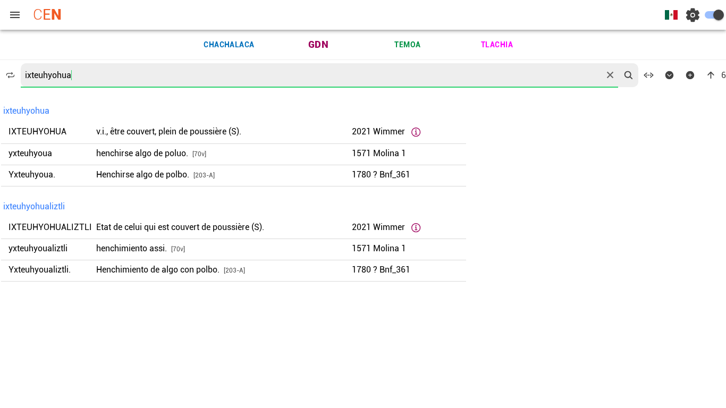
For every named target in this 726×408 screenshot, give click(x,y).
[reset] (610, 75)
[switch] (714, 15)
